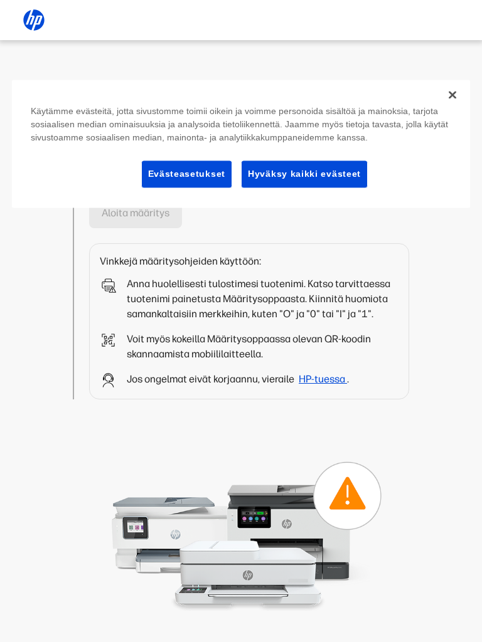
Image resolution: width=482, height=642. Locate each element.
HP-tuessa (323, 379)
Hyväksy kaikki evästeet (304, 174)
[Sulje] (452, 94)
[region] (241, 144)
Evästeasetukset (187, 174)
